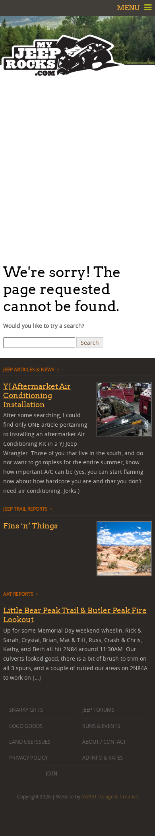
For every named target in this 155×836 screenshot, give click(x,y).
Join (51, 773)
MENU (129, 7)
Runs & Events (101, 726)
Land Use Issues (29, 742)
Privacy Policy (28, 757)
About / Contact (104, 742)
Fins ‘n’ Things (30, 525)
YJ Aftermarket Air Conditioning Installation (37, 395)
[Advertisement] (77, 162)
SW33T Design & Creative (109, 796)
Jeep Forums (98, 710)
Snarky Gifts (26, 710)
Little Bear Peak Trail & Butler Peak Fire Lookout (75, 615)
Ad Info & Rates (102, 757)
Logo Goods (26, 726)
